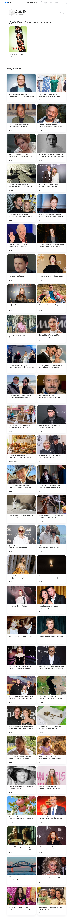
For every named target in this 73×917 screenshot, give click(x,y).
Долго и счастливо (16, 54)
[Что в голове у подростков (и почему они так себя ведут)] (21, 419)
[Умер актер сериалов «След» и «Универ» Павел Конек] (21, 268)
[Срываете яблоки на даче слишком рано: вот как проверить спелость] (21, 810)
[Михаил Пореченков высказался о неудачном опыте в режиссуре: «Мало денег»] (51, 660)
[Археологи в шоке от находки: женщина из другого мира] (51, 720)
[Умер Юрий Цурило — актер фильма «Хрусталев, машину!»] (51, 389)
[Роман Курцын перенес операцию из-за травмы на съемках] (51, 630)
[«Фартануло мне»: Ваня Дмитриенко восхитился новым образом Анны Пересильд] (21, 329)
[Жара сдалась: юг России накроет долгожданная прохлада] (51, 509)
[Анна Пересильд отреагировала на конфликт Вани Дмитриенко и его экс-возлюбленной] (21, 720)
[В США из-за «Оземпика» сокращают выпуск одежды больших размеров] (51, 88)
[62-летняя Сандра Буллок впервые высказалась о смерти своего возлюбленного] (21, 901)
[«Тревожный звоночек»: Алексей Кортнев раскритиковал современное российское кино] (21, 118)
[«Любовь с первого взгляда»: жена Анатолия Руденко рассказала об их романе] (51, 178)
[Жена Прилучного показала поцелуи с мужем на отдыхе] (51, 600)
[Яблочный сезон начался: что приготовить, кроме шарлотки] (21, 449)
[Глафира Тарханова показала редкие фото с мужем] (21, 298)
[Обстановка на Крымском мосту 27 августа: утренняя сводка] (21, 871)
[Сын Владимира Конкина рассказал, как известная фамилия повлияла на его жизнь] (21, 238)
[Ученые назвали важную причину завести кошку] (21, 509)
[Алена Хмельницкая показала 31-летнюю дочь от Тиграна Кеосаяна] (51, 148)
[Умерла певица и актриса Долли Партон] (51, 871)
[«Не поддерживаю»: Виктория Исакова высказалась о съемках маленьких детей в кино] (51, 208)
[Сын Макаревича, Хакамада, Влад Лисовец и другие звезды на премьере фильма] (51, 238)
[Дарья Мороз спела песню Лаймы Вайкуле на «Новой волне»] (21, 539)
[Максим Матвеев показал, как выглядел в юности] (51, 419)
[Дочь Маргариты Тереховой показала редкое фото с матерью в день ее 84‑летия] (21, 148)
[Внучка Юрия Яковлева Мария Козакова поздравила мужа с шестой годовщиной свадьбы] (51, 329)
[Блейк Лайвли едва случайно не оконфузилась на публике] (21, 569)
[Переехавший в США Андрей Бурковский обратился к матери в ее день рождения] (21, 88)
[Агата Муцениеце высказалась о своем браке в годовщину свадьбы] (51, 359)
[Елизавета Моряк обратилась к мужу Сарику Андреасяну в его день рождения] (51, 901)
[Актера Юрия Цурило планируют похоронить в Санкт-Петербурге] (21, 840)
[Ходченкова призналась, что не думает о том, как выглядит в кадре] (21, 660)
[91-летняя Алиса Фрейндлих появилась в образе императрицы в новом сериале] (51, 479)
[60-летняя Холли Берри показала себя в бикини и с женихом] (51, 539)
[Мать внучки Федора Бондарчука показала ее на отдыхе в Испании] (21, 690)
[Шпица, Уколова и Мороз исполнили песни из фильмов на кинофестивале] (21, 359)
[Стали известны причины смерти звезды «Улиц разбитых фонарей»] (51, 569)
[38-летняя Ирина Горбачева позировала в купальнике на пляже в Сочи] (21, 600)
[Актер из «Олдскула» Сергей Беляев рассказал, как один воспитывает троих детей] (51, 298)
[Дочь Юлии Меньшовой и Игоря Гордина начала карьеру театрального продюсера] (21, 630)
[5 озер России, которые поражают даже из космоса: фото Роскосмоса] (51, 690)
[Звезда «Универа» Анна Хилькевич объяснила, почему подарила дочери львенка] (51, 750)
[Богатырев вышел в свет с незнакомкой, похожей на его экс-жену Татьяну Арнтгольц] (21, 208)
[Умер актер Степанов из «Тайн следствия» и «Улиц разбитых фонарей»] (21, 479)
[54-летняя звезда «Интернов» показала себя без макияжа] (21, 750)
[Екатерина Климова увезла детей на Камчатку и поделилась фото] (51, 268)
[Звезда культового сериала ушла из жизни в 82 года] (21, 780)
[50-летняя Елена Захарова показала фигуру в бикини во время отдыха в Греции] (51, 840)
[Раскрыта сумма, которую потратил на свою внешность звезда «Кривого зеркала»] (51, 118)
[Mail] (6, 2)
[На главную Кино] (10, 2)
